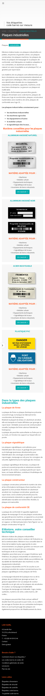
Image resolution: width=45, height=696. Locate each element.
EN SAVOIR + (22, 178)
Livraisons (5, 653)
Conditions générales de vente (13, 650)
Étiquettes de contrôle (10, 674)
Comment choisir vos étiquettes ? (14, 644)
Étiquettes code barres (10, 677)
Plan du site (6, 656)
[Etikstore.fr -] (9, 5)
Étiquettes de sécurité (9, 671)
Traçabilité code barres (10, 680)
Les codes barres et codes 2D (13, 647)
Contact (4, 628)
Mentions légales (21, 693)
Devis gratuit (6, 631)
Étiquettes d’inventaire (10, 668)
